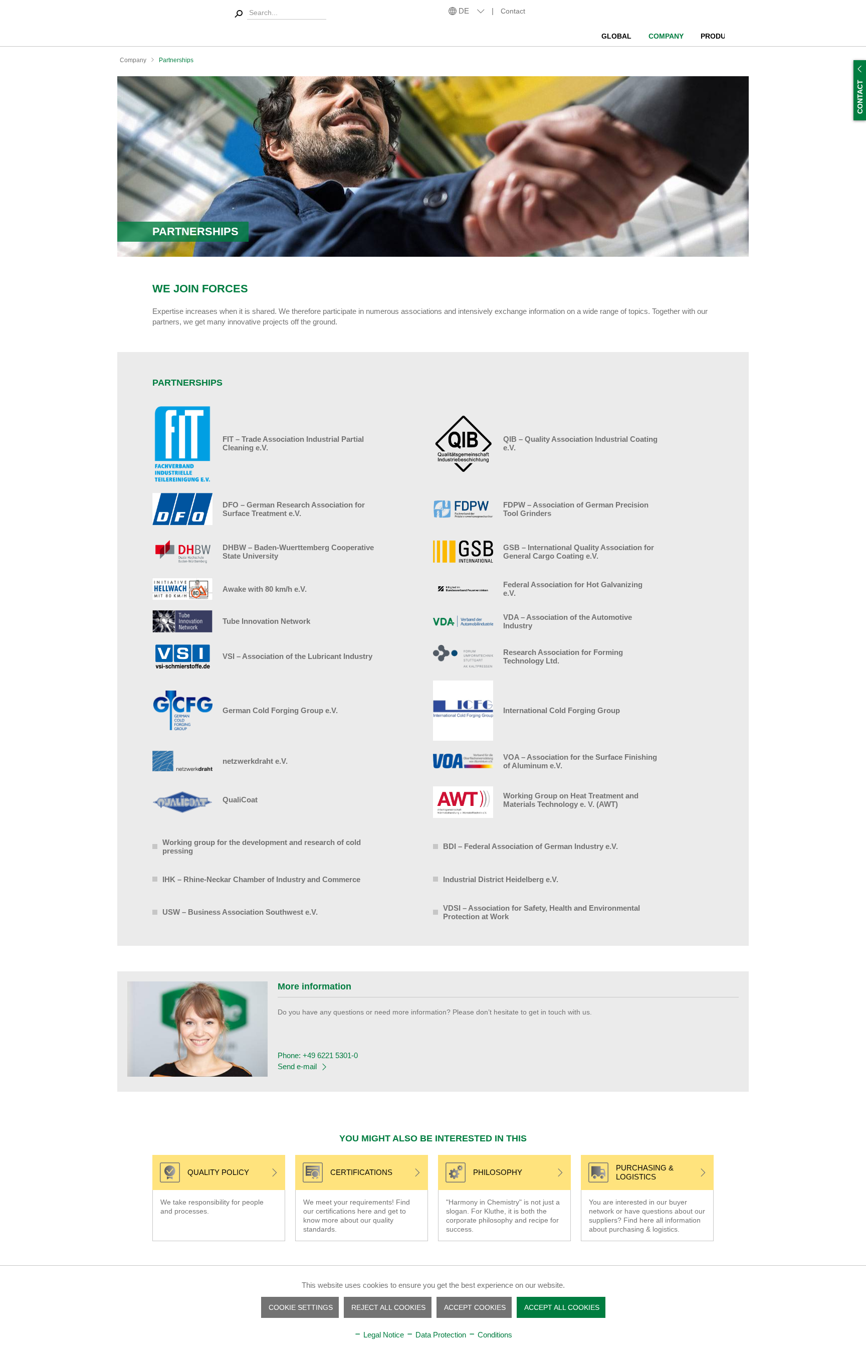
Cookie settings (301, 1307)
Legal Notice (382, 1334)
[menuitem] (617, 32)
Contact (513, 11)
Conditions (494, 1334)
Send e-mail (297, 1066)
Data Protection (439, 1334)
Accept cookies (475, 1307)
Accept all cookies (561, 1307)
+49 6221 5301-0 (330, 1055)
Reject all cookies (388, 1307)
